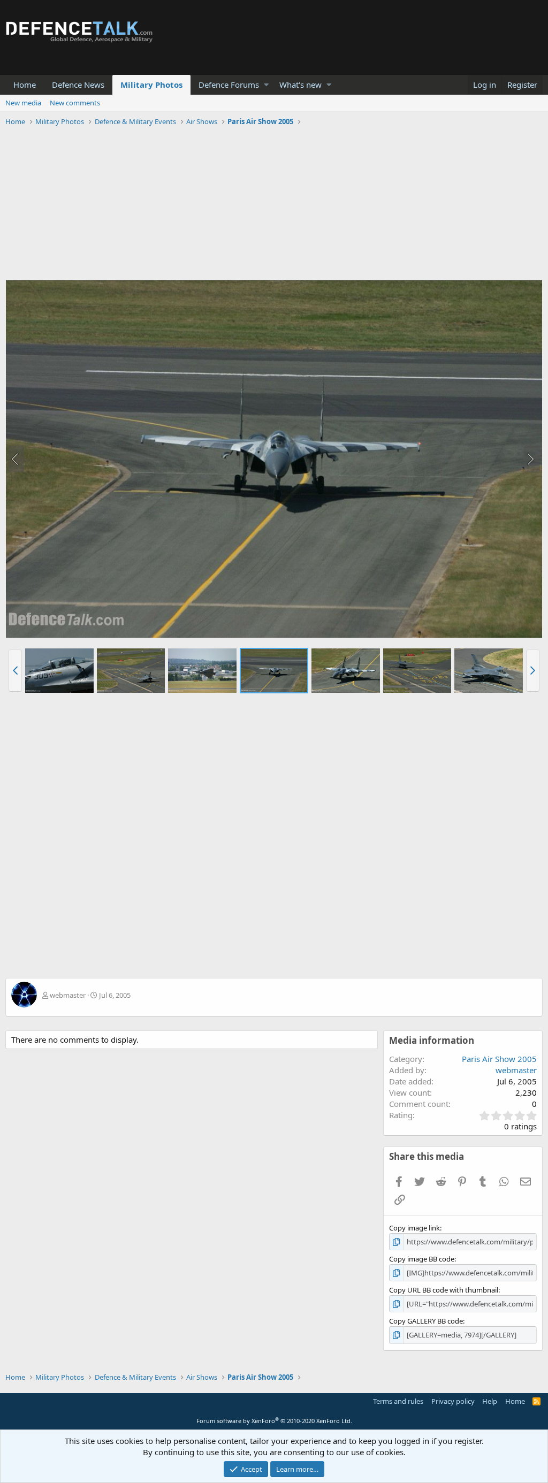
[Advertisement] (274, 205)
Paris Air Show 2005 (499, 1058)
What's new (300, 84)
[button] (266, 85)
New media (23, 103)
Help (489, 1401)
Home (24, 84)
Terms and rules (398, 1401)
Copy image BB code (421, 1259)
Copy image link (414, 1228)
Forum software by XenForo (274, 1421)
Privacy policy (453, 1401)
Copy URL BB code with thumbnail (443, 1290)
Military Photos (151, 84)
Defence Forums (229, 84)
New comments (75, 103)
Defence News (78, 84)
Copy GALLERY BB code (426, 1321)
